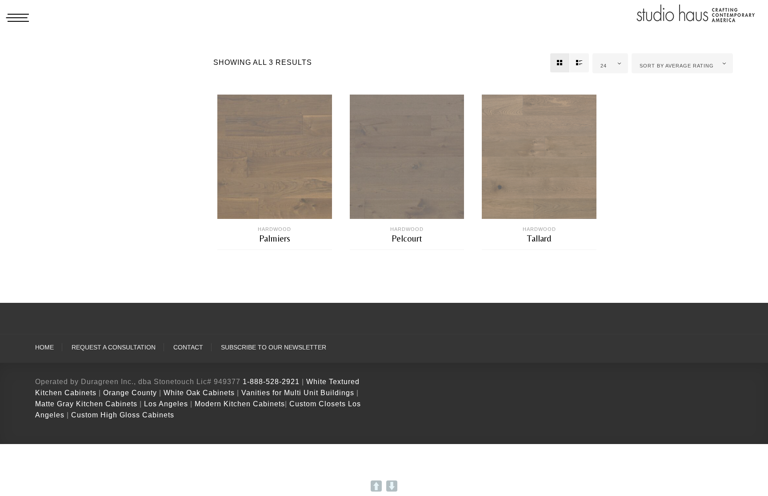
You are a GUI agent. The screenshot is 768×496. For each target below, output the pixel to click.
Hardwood (274, 229)
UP (376, 486)
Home (44, 347)
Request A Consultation (114, 347)
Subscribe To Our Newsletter (273, 347)
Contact (188, 347)
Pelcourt (407, 238)
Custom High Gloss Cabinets (122, 415)
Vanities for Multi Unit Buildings (297, 393)
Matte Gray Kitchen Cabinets (86, 404)
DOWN (391, 486)
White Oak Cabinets (199, 393)
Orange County (131, 393)
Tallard (539, 238)
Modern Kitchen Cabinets (240, 404)
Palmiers (274, 238)
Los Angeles (166, 404)
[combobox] (610, 63)
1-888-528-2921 (271, 381)
